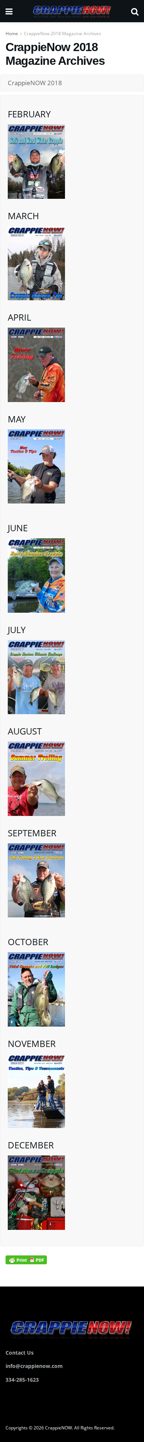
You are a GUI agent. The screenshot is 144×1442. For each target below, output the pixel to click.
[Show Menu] (9, 11)
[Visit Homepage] (72, 11)
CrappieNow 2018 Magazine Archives (62, 33)
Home (12, 33)
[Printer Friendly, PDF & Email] (26, 1259)
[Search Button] (134, 11)
